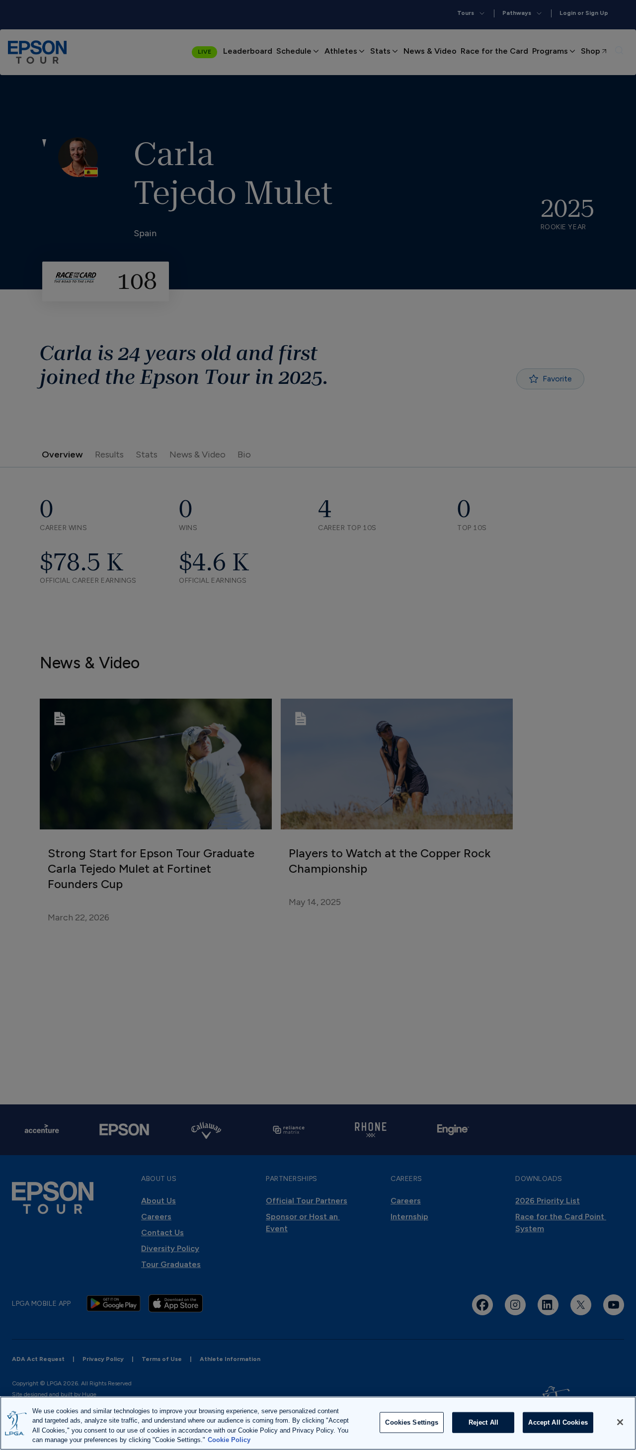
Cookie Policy (229, 1440)
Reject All (483, 1422)
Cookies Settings (411, 1422)
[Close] (620, 1422)
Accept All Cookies (557, 1422)
